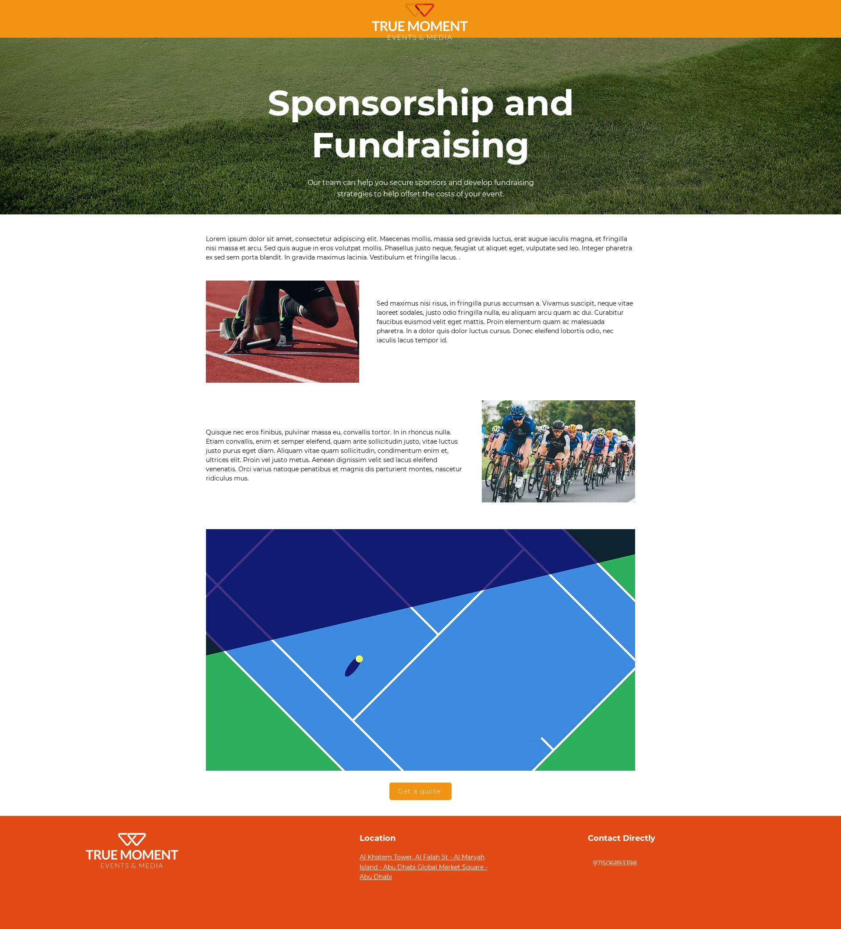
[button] (420, 791)
